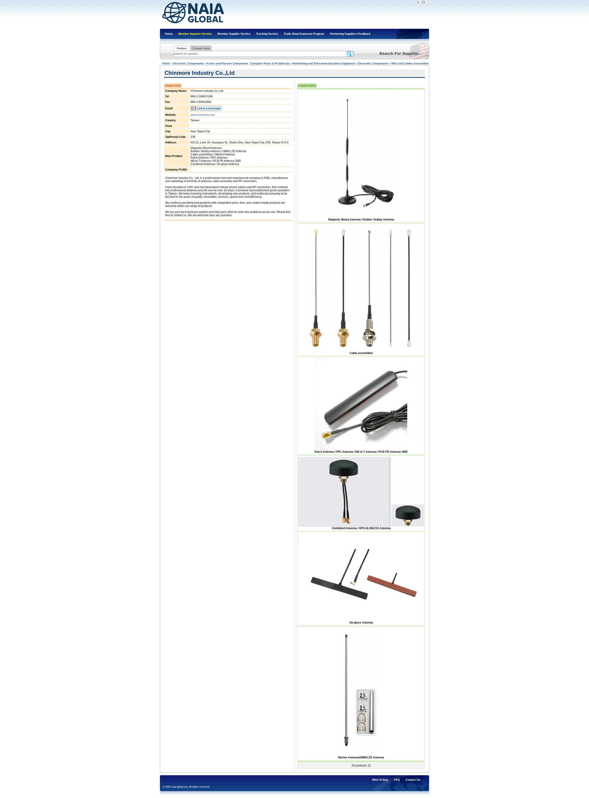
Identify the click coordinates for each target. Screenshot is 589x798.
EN (423, 2)
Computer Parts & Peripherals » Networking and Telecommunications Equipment (302, 63)
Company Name (201, 48)
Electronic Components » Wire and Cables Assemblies (393, 63)
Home (166, 63)
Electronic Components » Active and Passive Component (210, 63)
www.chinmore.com (203, 114)
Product (182, 48)
